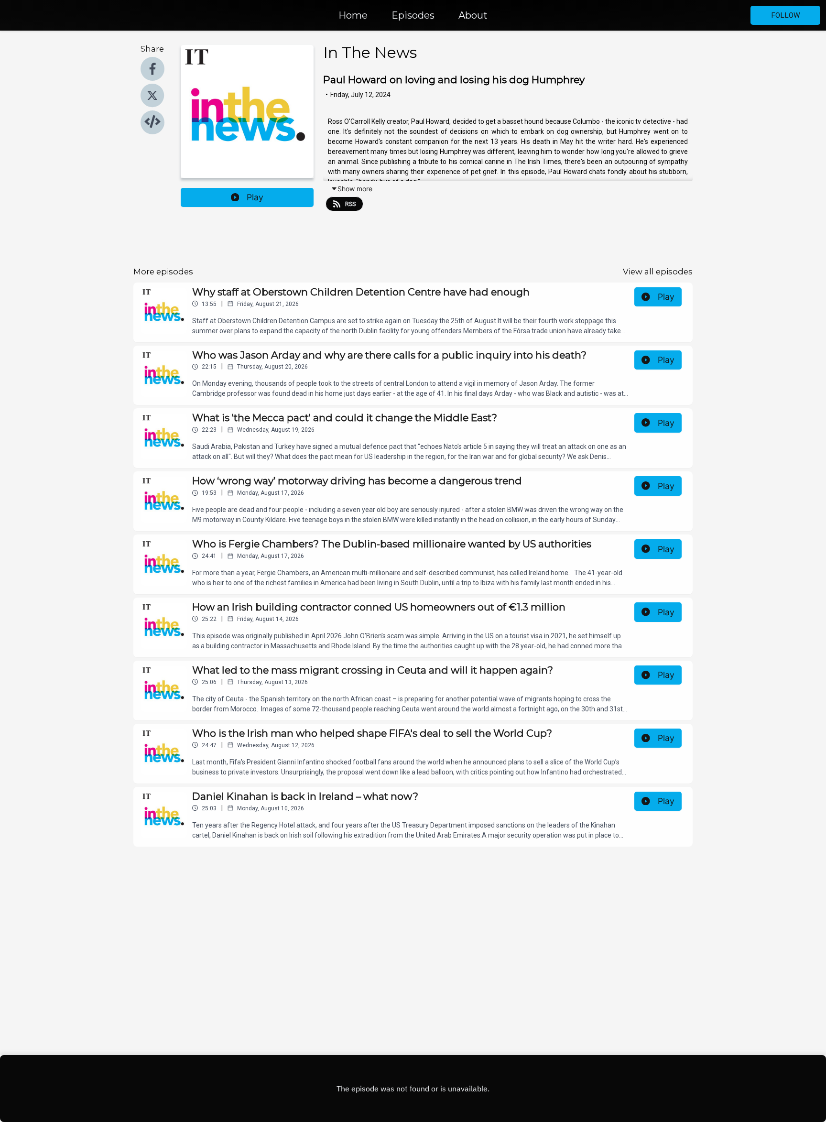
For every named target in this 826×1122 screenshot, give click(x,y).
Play (255, 197)
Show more (354, 189)
